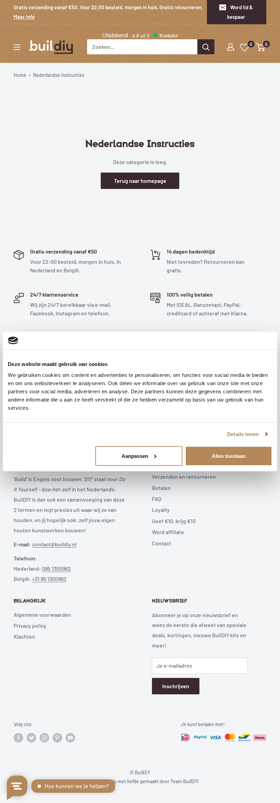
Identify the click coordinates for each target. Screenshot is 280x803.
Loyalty (161, 509)
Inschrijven (175, 686)
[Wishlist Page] (245, 47)
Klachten (24, 636)
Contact (161, 543)
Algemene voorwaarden (42, 614)
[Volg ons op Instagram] (44, 738)
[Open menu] (17, 47)
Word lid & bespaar (240, 12)
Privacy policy (30, 625)
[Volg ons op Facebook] (18, 738)
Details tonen (243, 434)
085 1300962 (56, 568)
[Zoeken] (205, 46)
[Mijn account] (230, 47)
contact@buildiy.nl (54, 544)
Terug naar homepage (140, 180)
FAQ (156, 498)
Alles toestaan (229, 456)
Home (20, 75)
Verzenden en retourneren (184, 476)
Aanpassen (135, 456)
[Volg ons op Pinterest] (57, 738)
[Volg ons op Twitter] (31, 738)
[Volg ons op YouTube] (70, 738)
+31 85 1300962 (49, 578)
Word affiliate (168, 532)
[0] (260, 47)
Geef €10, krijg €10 (174, 521)
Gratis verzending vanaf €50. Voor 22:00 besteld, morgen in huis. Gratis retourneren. (108, 12)
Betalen (161, 488)
